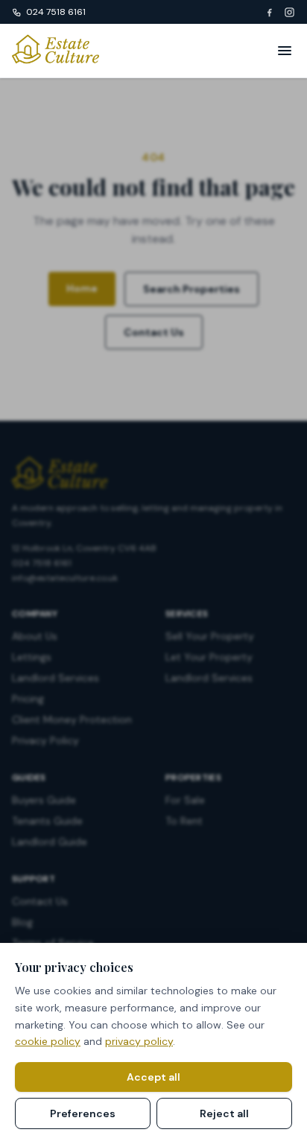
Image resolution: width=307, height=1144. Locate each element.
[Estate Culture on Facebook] (269, 12)
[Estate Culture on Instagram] (289, 12)
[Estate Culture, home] (55, 50)
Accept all (153, 1077)
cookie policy (47, 1041)
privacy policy (139, 1041)
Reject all (224, 1113)
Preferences (82, 1113)
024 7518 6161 (56, 12)
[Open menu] (284, 50)
